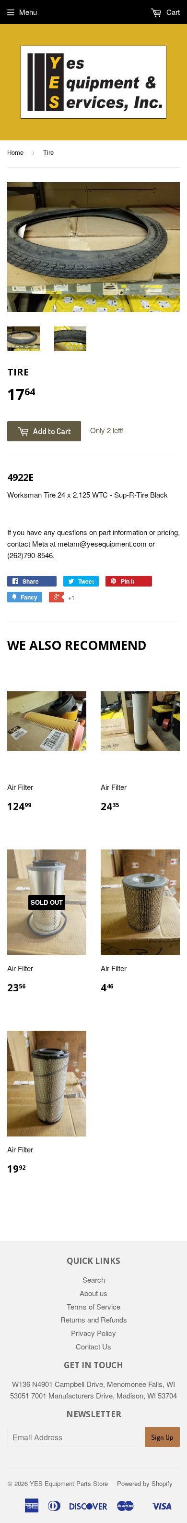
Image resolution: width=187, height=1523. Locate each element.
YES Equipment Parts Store (69, 1483)
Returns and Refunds (93, 1319)
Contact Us (93, 1346)
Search (93, 1279)
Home (15, 152)
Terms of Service (93, 1306)
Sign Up (162, 1437)
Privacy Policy (93, 1333)
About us (93, 1293)
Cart (172, 12)
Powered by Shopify (145, 1483)
